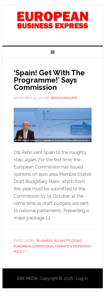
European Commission (33, 246)
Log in (82, 278)
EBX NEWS (53, 23)
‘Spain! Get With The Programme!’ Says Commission (49, 80)
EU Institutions (68, 241)
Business (45, 241)
